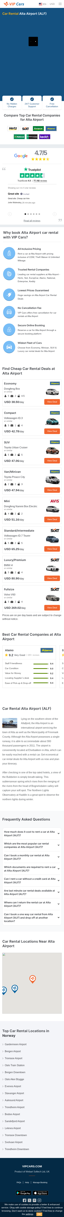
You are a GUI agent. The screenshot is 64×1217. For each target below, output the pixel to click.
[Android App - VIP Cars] (23, 1193)
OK (39, 1214)
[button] (14, 989)
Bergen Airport (13, 1051)
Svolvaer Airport (13, 1142)
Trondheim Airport (14, 1107)
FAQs (19, 1182)
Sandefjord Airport (15, 1121)
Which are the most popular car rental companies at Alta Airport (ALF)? (26, 845)
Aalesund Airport (14, 1100)
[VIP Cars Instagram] (39, 1201)
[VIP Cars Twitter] (29, 1201)
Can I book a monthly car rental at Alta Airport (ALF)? (26, 857)
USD (52, 4)
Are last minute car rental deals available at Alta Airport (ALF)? (29, 892)
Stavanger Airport (14, 1093)
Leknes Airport (13, 1128)
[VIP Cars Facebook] (24, 1201)
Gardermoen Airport (15, 1044)
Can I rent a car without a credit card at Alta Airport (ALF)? (29, 880)
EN (44, 4)
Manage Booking (40, 1182)
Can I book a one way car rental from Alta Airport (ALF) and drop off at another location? (28, 918)
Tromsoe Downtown (16, 1135)
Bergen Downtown (15, 1072)
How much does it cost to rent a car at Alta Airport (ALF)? (29, 833)
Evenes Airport (13, 1086)
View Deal (52, 401)
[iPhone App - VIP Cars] (40, 1193)
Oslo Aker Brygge (14, 1079)
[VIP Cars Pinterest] (34, 1201)
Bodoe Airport (12, 1114)
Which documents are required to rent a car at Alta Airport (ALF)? (30, 868)
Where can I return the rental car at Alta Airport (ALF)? (27, 904)
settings (29, 1214)
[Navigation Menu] (60, 4)
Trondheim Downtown (17, 1149)
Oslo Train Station (15, 1065)
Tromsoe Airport (13, 1058)
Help (27, 1182)
